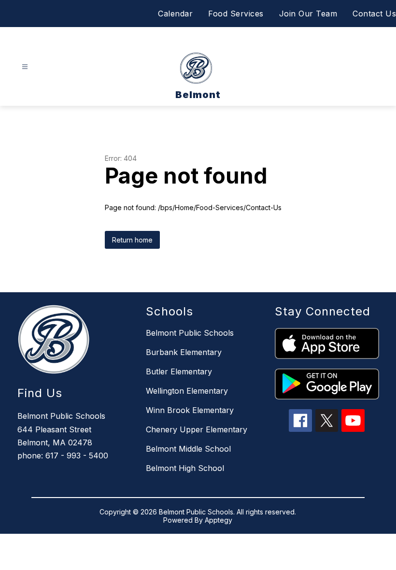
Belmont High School (185, 468)
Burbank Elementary (184, 352)
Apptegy (218, 520)
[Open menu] (24, 66)
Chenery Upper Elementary (196, 429)
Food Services (236, 13)
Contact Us (374, 13)
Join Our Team (308, 13)
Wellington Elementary (187, 391)
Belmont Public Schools (190, 333)
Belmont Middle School (188, 449)
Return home (132, 240)
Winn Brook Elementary (190, 410)
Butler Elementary (179, 371)
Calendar (175, 13)
